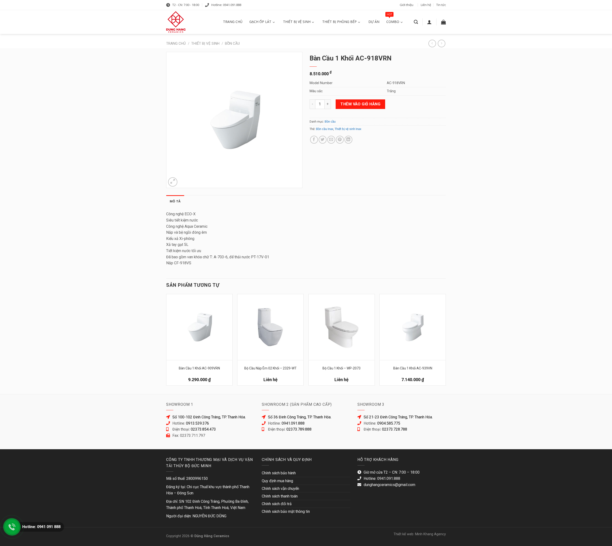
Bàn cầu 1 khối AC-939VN (412, 368)
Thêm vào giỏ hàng (360, 104)
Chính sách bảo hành (279, 473)
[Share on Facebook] (314, 140)
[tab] (175, 201)
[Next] (445, 341)
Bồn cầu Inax (324, 129)
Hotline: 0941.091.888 (226, 5)
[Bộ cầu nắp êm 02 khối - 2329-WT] (270, 327)
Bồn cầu (232, 43)
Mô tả (175, 201)
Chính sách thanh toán (280, 496)
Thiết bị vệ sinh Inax (348, 129)
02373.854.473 (203, 429)
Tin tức (441, 5)
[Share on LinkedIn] (348, 140)
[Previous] (166, 341)
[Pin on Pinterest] (340, 140)
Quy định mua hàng (277, 481)
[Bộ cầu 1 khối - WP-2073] (342, 327)
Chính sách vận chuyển (280, 488)
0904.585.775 (388, 423)
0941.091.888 (293, 423)
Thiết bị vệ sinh (205, 43)
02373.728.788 (394, 429)
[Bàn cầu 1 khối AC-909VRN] (199, 327)
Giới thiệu (406, 5)
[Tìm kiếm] (416, 22)
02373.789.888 (298, 429)
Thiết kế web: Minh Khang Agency (419, 534)
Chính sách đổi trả (277, 504)
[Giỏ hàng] (443, 22)
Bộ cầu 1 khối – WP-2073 (341, 368)
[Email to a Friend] (331, 140)
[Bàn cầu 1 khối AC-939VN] (413, 327)
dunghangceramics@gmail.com (389, 484)
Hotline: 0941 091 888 (41, 526)
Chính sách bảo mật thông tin (286, 511)
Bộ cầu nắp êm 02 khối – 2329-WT (270, 368)
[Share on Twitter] (323, 140)
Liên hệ (426, 5)
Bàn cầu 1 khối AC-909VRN (199, 368)
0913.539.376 (197, 423)
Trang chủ (176, 43)
